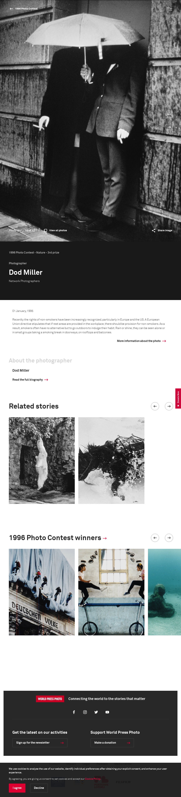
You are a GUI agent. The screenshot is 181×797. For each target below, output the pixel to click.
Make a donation (105, 742)
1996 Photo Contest (26, 9)
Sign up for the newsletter (32, 742)
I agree (17, 788)
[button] (155, 406)
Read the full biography (27, 379)
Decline (39, 788)
